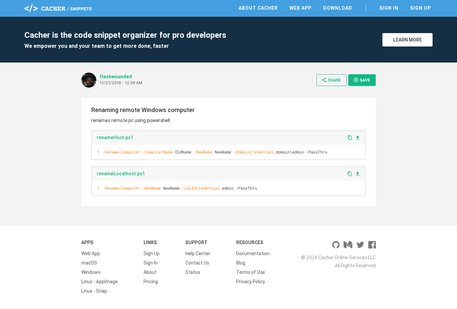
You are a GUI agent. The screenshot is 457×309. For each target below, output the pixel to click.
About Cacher (258, 8)
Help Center (197, 253)
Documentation (253, 253)
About (150, 272)
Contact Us (197, 263)
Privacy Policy (250, 282)
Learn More (407, 40)
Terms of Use (250, 272)
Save (361, 80)
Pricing (151, 282)
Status (192, 272)
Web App (300, 8)
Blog (240, 263)
